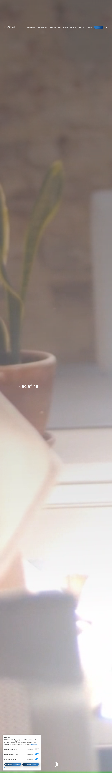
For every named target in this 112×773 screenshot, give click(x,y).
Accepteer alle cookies (30, 764)
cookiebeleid (33, 744)
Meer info (30, 749)
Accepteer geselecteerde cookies (12, 764)
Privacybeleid (8, 768)
